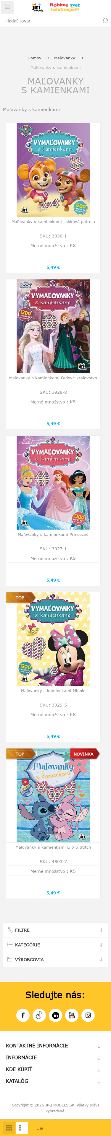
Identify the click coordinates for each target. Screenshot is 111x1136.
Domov (34, 58)
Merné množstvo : (49, 245)
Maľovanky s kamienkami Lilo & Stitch (53, 847)
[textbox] (49, 21)
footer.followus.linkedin (55, 1015)
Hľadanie (105, 21)
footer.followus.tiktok (39, 1015)
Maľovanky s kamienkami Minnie (53, 690)
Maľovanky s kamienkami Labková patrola (53, 221)
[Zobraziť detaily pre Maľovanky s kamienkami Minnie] (53, 639)
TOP (20, 597)
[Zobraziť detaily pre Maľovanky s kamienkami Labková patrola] (53, 170)
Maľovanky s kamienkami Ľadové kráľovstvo (53, 377)
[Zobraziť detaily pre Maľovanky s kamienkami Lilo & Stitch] (53, 795)
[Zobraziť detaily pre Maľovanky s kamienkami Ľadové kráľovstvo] (53, 326)
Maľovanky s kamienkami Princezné (53, 534)
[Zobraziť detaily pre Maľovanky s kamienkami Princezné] (53, 483)
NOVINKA (84, 753)
